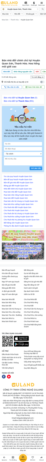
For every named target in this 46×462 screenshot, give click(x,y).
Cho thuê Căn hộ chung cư (33, 309)
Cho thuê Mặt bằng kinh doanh (32, 326)
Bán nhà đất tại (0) (20, 97)
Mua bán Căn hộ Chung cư (11, 309)
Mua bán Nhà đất (8, 299)
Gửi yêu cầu (36, 168)
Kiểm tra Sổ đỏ (29, 294)
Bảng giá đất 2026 (8, 288)
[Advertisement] (23, 40)
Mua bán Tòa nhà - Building (12, 315)
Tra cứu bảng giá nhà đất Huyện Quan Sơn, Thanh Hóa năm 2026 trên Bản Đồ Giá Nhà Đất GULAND (23, 251)
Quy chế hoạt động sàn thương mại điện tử (32, 352)
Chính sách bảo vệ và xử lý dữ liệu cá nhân (11, 358)
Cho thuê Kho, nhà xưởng (33, 315)
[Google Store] (21, 344)
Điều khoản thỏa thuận (10, 354)
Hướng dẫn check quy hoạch (10, 277)
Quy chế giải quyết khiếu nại (34, 365)
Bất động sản (29, 270)
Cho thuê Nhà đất (30, 299)
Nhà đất (17, 14)
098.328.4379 (28, 420)
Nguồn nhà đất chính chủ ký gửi (33, 277)
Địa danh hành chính (31, 291)
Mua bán (5, 14)
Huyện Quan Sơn (27, 20)
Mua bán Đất (6, 306)
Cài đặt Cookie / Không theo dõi (10, 364)
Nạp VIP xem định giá (9, 294)
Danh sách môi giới (31, 288)
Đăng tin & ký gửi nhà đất (33, 282)
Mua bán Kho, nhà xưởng (11, 312)
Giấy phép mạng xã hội (32, 362)
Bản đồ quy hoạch (8, 270)
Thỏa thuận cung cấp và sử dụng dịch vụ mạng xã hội (34, 358)
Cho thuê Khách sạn (31, 321)
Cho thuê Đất (28, 306)
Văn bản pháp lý (8, 368)
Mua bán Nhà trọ (8, 318)
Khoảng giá (30, 14)
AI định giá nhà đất (9, 291)
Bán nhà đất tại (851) (19, 101)
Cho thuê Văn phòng (31, 312)
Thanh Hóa (14, 20)
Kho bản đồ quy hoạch (10, 273)
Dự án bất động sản (31, 273)
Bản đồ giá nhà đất (9, 285)
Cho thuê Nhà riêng (31, 302)
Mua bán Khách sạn (9, 321)
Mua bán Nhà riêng (9, 302)
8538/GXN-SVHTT (11, 403)
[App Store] (21, 338)
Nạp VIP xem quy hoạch (10, 282)
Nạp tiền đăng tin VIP (31, 285)
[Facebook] (4, 376)
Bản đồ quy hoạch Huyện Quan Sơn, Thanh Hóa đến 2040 (23, 235)
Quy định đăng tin (30, 368)
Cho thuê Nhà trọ (30, 318)
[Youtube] (9, 376)
